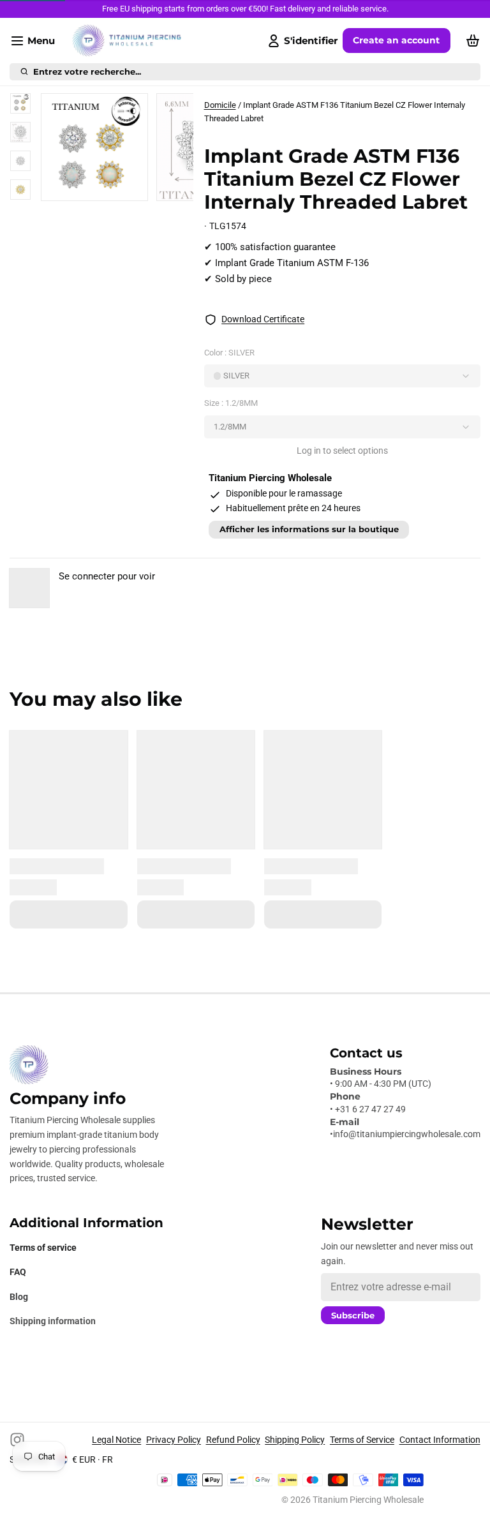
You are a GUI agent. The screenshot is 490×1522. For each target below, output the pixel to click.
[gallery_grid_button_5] (146, 187)
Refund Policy (233, 1440)
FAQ (18, 1272)
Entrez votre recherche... (87, 72)
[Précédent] (74, 187)
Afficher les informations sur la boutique (309, 529)
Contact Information (439, 1440)
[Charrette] (470, 40)
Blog (19, 1297)
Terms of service (43, 1247)
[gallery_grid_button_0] (92, 187)
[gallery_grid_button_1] (107, 187)
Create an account (396, 40)
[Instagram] (17, 1439)
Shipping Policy (295, 1440)
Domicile (220, 105)
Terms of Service (362, 1440)
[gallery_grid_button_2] (116, 187)
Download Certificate (262, 319)
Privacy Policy (173, 1440)
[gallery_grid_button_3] (127, 187)
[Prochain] (160, 187)
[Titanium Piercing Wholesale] (127, 40)
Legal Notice (116, 1440)
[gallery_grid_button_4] (136, 187)
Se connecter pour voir (107, 576)
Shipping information (53, 1321)
